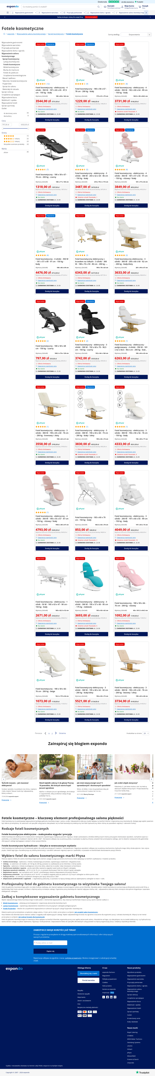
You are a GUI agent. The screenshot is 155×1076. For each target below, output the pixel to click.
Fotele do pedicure (10, 73)
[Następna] (56, 733)
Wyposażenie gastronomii (12, 42)
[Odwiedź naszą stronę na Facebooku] (107, 998)
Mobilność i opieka (9, 100)
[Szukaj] (98, 6)
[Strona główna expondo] (4, 34)
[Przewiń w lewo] (5, 17)
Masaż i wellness (9, 78)
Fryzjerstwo (7, 84)
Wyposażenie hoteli (9, 103)
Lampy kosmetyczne (11, 62)
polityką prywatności (73, 958)
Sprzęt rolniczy (7, 92)
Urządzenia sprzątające (11, 95)
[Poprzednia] (45, 733)
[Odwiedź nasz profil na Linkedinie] (111, 998)
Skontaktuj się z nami (88, 973)
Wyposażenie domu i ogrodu (13, 51)
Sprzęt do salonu (9, 86)
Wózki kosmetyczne (11, 67)
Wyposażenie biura (9, 97)
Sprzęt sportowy (8, 106)
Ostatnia (62, 733)
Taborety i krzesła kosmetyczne (15, 81)
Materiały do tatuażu (11, 89)
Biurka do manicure (11, 70)
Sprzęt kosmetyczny (11, 59)
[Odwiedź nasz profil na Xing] (115, 998)
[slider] (2, 128)
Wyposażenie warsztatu (11, 45)
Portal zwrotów (88, 980)
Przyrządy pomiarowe (10, 48)
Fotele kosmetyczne (11, 64)
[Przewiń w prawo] (150, 17)
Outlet (4, 108)
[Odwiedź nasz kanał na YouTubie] (103, 998)
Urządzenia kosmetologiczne (14, 75)
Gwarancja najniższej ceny (47, 109)
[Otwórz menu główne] (7, 12)
